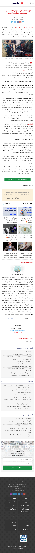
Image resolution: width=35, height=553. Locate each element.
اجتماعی (14, 522)
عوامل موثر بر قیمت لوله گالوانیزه (24, 423)
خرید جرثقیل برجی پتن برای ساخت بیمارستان (21, 366)
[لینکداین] (16, 494)
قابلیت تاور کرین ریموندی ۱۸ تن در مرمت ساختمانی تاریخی (18, 356)
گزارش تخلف (7, 198)
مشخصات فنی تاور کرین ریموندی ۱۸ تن (17, 180)
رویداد (14, 529)
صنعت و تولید (29, 342)
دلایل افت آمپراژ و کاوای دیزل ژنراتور (23, 418)
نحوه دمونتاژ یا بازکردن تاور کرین (24, 361)
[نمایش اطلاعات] (18, 333)
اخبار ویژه (30, 382)
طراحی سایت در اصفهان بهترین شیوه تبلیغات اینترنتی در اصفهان (17, 385)
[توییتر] (19, 494)
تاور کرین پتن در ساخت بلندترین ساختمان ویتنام (21, 375)
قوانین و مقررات (25, 506)
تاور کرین (30, 124)
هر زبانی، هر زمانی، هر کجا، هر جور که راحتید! (21, 397)
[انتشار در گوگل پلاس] (20, 22)
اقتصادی (27, 522)
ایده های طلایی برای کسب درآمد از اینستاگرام (21, 390)
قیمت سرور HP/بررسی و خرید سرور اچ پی (22, 395)
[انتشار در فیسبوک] (18, 22)
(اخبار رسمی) (17, 28)
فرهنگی (27, 525)
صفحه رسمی (24, 319)
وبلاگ (14, 506)
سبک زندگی (26, 529)
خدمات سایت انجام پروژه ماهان (24, 392)
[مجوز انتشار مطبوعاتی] (23, 539)
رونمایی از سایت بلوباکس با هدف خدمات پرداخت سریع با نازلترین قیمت (17, 400)
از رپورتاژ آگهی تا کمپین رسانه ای (25, 510)
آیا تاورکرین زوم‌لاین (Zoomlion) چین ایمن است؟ (20, 359)
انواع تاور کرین (28, 352)
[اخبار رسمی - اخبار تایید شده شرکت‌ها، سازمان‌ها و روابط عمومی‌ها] (17, 3)
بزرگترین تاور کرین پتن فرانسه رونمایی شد (22, 354)
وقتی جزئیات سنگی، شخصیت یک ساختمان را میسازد (20, 421)
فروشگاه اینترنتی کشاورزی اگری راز (24, 387)
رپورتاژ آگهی (13, 509)
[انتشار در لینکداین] (23, 22)
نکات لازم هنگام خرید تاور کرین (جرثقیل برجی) (21, 373)
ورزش (14, 525)
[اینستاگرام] (11, 494)
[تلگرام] (14, 494)
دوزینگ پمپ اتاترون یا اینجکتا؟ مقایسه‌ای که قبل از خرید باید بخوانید (18, 431)
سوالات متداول (12, 502)
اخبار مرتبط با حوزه (28, 415)
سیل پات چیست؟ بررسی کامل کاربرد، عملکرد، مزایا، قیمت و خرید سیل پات (17, 436)
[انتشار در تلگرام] (12, 22)
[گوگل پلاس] (24, 494)
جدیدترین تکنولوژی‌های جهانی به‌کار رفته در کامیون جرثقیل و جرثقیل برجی (18, 369)
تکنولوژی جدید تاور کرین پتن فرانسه (23, 364)
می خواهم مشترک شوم (17, 468)
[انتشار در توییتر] (15, 22)
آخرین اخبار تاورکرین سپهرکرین (25, 348)
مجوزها (14, 499)
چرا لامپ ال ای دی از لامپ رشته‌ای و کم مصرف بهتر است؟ (19, 406)
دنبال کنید (9, 319)
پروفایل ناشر (15, 198)
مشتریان (27, 502)
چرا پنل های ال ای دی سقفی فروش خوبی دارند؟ (21, 409)
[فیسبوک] (22, 494)
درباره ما (27, 499)
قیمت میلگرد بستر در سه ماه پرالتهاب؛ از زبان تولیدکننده (19, 428)
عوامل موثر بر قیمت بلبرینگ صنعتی (23, 426)
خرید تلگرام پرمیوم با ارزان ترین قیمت (23, 404)
